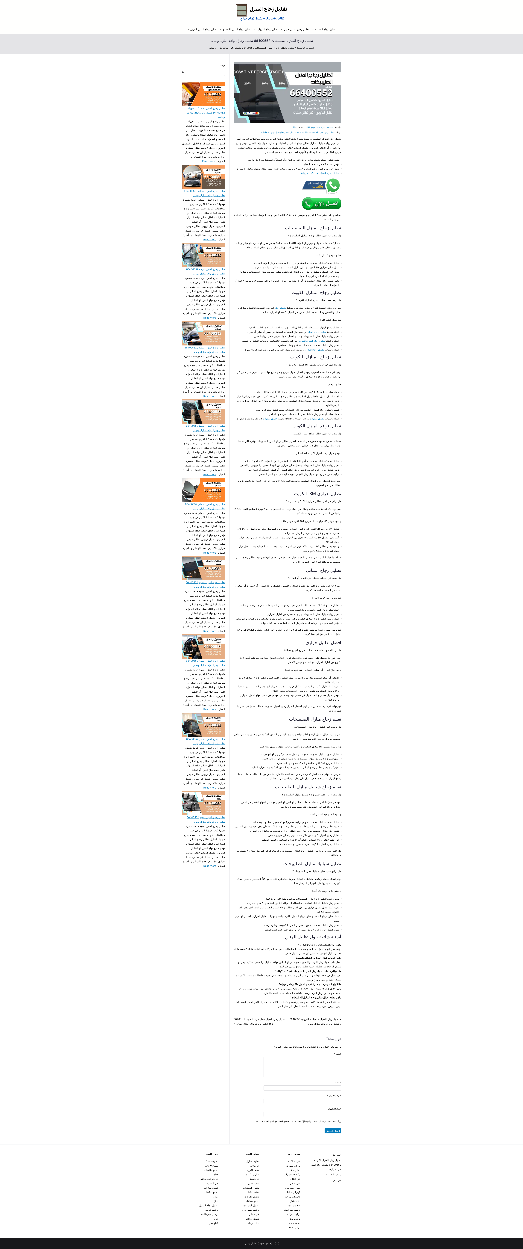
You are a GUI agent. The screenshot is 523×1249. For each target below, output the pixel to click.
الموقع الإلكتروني (334, 1109)
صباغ (216, 1201)
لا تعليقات (265, 132)
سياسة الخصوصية (332, 1174)
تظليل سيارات (317, 418)
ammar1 (330, 127)
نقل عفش (295, 1201)
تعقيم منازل (253, 1183)
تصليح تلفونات (211, 1170)
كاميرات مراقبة (292, 1196)
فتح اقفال (295, 1178)
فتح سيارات (294, 1205)
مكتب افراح (253, 1170)
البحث (222, 65)
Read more (208, 161)
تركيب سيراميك (292, 1209)
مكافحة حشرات (292, 1174)
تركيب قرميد (211, 1209)
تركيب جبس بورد (250, 1209)
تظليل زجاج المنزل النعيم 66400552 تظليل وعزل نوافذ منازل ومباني (206, 819)
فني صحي (295, 1183)
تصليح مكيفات (211, 1192)
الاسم (338, 1082)
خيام (216, 1218)
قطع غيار (213, 1223)
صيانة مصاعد (293, 1223)
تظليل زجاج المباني (316, 331)
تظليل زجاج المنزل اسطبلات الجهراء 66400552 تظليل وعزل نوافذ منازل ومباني (206, 113)
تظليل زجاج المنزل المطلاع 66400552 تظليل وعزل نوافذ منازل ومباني (205, 349)
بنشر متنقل (294, 1170)
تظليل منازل (294, 132)
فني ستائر (254, 1214)
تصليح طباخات (252, 1201)
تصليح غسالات (211, 1161)
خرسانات (254, 1165)
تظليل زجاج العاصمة (325, 29)
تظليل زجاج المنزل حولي (296, 29)
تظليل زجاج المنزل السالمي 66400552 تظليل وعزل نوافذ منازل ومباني (204, 193)
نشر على (316, 127)
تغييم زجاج (284, 132)
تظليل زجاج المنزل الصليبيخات (322, 132)
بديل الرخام (253, 1223)
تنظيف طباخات (251, 1196)
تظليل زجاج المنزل (208, 1205)
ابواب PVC (294, 1227)
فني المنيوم (212, 1183)
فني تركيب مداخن (209, 1178)
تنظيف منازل (252, 1161)
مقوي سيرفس (292, 1187)
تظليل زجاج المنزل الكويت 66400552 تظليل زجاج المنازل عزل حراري (325, 1165)
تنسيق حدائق (252, 1218)
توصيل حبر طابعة (209, 1214)
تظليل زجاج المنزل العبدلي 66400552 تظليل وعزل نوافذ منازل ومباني (205, 506)
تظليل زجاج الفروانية (267, 29)
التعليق (337, 1054)
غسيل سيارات (270, 418)
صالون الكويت (252, 1174)
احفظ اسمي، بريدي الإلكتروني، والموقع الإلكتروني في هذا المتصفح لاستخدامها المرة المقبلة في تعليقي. (295, 1121)
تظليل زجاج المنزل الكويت (312, 340)
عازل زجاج (275, 132)
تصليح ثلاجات (211, 1165)
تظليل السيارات (251, 1205)
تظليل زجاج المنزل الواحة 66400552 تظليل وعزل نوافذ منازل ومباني (205, 271)
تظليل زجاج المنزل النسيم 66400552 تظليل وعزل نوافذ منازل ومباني (205, 584)
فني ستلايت (294, 1161)
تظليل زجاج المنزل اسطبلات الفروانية (320, 173)
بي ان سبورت (293, 1165)
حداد (216, 1174)
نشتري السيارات (251, 1187)
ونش (215, 1196)
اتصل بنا (337, 1154)
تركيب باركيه (293, 1214)
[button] (313, 29)
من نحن (337, 1180)
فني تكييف (254, 1178)
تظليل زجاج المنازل (314, 349)
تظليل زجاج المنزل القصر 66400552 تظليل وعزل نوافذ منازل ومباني (205, 741)
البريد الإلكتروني (334, 1095)
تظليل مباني (304, 132)
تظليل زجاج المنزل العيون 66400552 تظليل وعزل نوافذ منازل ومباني (205, 663)
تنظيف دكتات (252, 1192)
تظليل (294, 127)
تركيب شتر (294, 1218)
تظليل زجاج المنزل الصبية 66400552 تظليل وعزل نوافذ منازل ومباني (205, 428)
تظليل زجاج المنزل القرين (203, 29)
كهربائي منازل (293, 1192)
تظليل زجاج (280, 307)
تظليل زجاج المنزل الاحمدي (236, 29)
